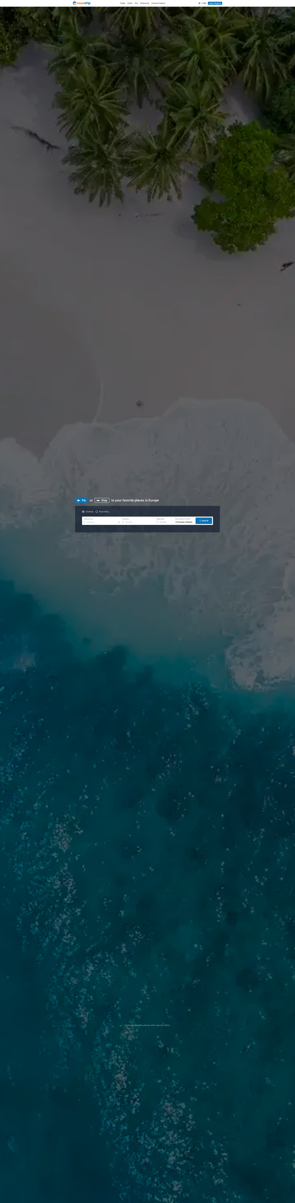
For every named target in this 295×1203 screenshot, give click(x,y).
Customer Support (158, 3)
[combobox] (100, 520)
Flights (122, 3)
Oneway (90, 512)
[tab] (81, 500)
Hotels (129, 3)
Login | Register (215, 3)
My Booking (144, 3)
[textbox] (100, 520)
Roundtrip (104, 512)
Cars (136, 3)
